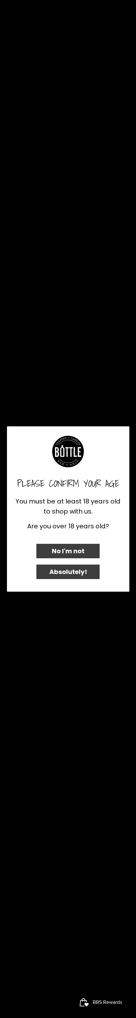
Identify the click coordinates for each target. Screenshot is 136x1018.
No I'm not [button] (68, 551)
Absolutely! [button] (68, 571)
